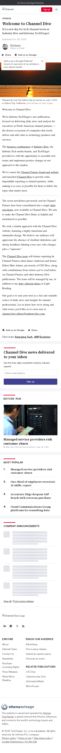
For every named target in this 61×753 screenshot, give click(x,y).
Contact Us (8, 653)
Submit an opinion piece (38, 653)
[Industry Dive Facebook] (11, 626)
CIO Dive (31, 671)
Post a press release (23, 601)
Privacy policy (9, 738)
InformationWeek (35, 681)
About (5, 644)
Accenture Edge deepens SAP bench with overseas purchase (31, 496)
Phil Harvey (15, 45)
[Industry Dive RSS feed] (23, 626)
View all (7, 601)
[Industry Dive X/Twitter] (17, 626)
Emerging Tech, (24, 336)
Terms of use (25, 738)
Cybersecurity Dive (36, 676)
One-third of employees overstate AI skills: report (33, 483)
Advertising (31, 644)
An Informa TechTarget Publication (30, 3)
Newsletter (7, 658)
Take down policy (42, 738)
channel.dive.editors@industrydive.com (23, 313)
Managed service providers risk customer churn (27, 441)
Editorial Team (9, 649)
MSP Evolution (42, 336)
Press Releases (10, 671)
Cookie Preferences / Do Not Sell (19, 741)
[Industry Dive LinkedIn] (4, 626)
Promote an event (35, 658)
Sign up (47, 9)
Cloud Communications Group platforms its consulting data (31, 508)
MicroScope (32, 686)
